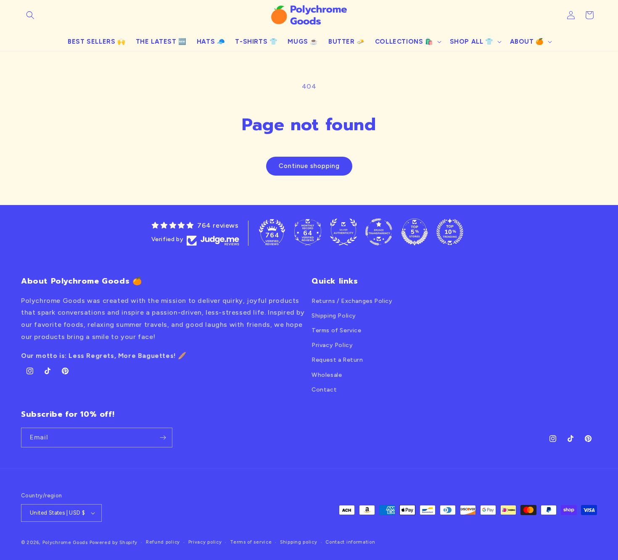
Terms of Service (337, 330)
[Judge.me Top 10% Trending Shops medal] (449, 231)
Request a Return (337, 359)
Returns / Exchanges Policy (352, 301)
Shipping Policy (334, 315)
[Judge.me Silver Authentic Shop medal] (343, 231)
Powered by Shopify (114, 542)
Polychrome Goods (65, 542)
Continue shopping (309, 166)
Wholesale (327, 375)
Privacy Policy (332, 345)
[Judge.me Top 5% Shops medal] (414, 231)
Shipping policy (298, 542)
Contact (324, 389)
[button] (30, 15)
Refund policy (163, 542)
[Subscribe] (162, 437)
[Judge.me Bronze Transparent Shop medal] (378, 231)
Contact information (350, 542)
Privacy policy (205, 542)
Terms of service (251, 542)
